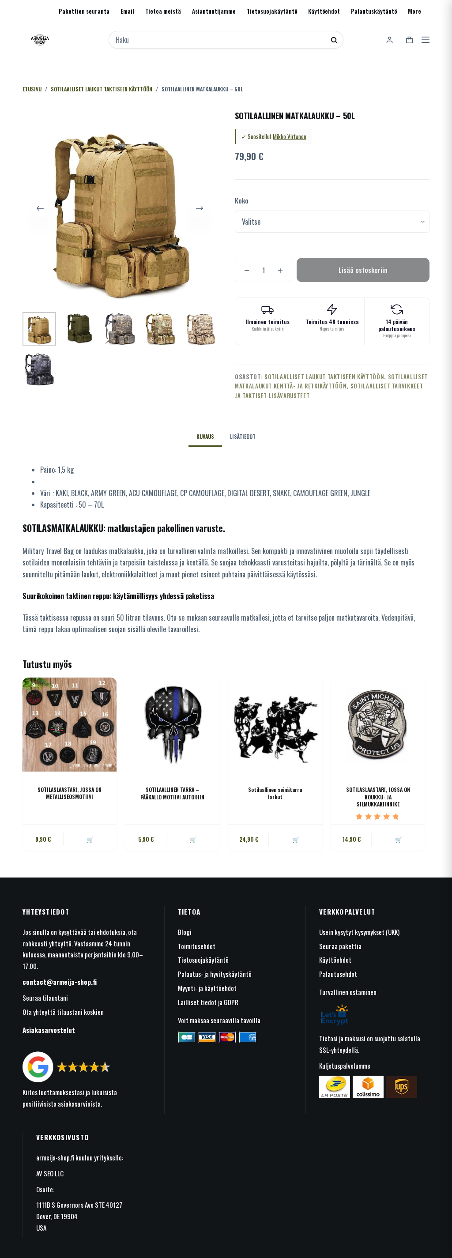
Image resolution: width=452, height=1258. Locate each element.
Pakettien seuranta (84, 11)
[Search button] (334, 40)
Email (127, 11)
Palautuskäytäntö (374, 11)
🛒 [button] (90, 839)
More (414, 11)
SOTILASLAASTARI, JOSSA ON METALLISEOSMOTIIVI (70, 793)
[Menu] (425, 40)
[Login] (389, 40)
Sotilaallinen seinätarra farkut (275, 793)
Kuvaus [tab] (205, 436)
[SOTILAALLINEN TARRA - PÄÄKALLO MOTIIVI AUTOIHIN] (172, 725)
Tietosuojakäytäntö (272, 11)
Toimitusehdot (196, 946)
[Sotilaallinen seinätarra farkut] (275, 725)
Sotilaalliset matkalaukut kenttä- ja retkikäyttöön (331, 381)
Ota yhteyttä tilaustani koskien (63, 1012)
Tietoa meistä (163, 11)
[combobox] (220, 39)
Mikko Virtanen (289, 136)
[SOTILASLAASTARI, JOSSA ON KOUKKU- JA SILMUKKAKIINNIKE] (378, 725)
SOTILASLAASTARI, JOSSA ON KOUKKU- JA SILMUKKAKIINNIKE (378, 797)
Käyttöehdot (324, 11)
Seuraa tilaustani (45, 997)
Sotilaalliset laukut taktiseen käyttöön (324, 376)
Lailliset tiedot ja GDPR (208, 1002)
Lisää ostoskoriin (363, 270)
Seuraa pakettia (340, 946)
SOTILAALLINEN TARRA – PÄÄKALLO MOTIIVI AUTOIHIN (172, 793)
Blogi (185, 932)
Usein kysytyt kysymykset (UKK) (359, 932)
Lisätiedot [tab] (243, 436)
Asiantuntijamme (214, 11)
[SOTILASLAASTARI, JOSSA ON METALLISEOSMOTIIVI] (70, 725)
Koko (242, 200)
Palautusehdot (338, 974)
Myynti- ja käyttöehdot (207, 988)
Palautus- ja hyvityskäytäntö (215, 974)
